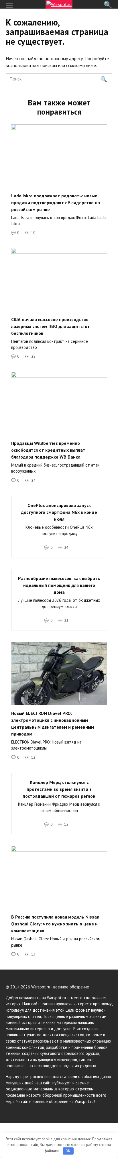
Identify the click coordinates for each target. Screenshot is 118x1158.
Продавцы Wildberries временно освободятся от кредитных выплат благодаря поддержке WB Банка (48, 449)
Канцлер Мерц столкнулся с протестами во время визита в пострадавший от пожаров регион (59, 789)
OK (68, 1151)
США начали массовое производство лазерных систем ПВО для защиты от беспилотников (50, 326)
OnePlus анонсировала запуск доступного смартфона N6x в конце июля (59, 512)
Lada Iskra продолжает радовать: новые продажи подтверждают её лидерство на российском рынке (55, 202)
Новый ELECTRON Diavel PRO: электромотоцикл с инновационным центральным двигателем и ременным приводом (52, 723)
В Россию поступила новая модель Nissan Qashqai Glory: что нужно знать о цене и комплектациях (55, 923)
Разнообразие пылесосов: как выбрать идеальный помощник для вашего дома (59, 585)
